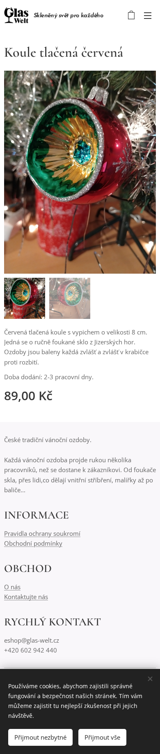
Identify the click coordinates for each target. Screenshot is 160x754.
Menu (147, 15)
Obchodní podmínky (33, 543)
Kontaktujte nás (26, 597)
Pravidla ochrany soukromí (42, 533)
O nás (12, 587)
